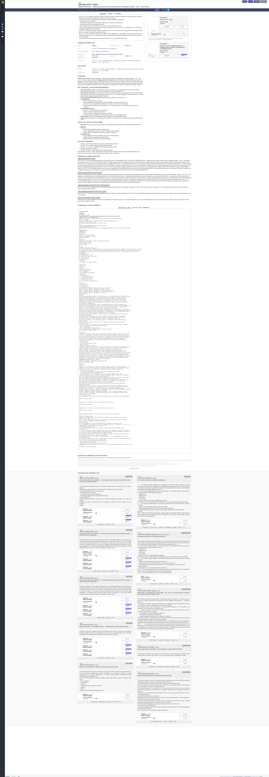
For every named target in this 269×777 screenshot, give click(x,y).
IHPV (97, 10)
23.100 (165, 39)
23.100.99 (92, 10)
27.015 (160, 721)
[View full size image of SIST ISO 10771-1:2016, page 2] (153, 24)
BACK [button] (79, 10)
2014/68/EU (168, 527)
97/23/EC (174, 527)
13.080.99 (167, 640)
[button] (157, 10)
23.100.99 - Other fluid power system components (104, 48)
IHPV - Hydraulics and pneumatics (100, 51)
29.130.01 (170, 721)
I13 (119, 701)
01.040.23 (108, 701)
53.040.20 (172, 666)
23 (163, 39)
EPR (175, 721)
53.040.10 (166, 666)
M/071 (179, 527)
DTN (178, 666)
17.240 (173, 640)
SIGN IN (257, 1)
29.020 (165, 721)
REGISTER (263, 1)
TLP (184, 527)
